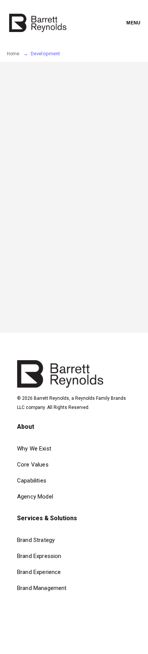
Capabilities (31, 480)
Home (13, 53)
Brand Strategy (36, 540)
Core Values (33, 464)
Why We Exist (34, 448)
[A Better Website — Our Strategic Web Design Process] (57, 133)
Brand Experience (39, 572)
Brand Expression (39, 556)
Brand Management (42, 588)
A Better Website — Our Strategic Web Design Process (57, 234)
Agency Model (35, 496)
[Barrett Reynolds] (37, 23)
